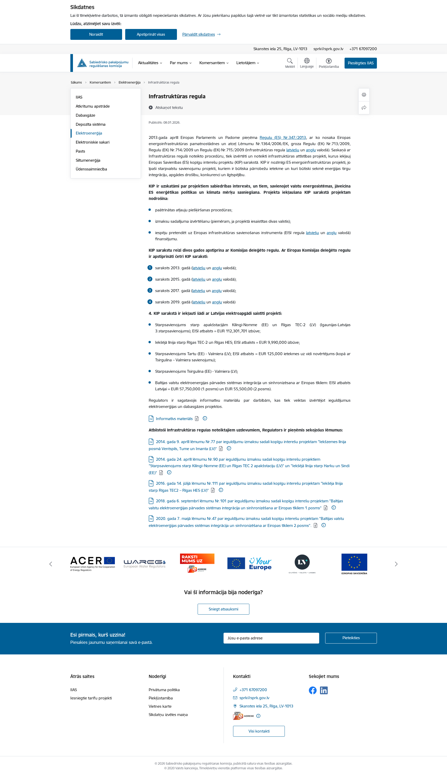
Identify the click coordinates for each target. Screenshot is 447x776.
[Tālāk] (396, 564)
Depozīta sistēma (91, 124)
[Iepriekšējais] (50, 564)
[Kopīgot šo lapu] (364, 107)
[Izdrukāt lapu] (364, 94)
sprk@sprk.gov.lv (328, 48)
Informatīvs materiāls (174, 418)
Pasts (80, 151)
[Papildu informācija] (205, 418)
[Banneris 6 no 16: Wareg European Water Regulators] (145, 563)
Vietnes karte (160, 706)
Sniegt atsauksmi (223, 609)
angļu (311, 149)
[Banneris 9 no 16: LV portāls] (302, 563)
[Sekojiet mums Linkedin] (324, 690)
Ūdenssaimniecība (91, 169)
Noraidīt (96, 34)
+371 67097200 (363, 48)
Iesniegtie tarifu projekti (91, 698)
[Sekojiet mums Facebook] (313, 690)
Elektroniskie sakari (92, 142)
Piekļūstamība (161, 698)
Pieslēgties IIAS (361, 63)
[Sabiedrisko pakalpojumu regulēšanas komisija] (103, 63)
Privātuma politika (164, 689)
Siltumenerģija (88, 160)
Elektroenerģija (89, 133)
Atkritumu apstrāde (93, 106)
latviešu (292, 149)
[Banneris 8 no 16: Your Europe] (249, 563)
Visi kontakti (259, 731)
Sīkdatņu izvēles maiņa (168, 714)
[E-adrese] (243, 716)
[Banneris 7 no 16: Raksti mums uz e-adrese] (197, 563)
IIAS (79, 97)
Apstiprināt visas (151, 34)
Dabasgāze (85, 115)
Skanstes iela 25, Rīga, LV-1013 (280, 48)
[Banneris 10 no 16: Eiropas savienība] (354, 563)
